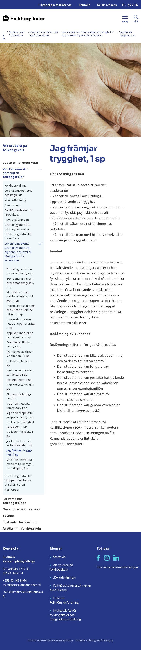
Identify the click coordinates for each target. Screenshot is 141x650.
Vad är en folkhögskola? (20, 163)
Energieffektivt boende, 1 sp (19, 344)
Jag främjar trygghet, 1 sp (19, 452)
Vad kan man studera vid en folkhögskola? (44, 33)
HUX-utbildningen (17, 219)
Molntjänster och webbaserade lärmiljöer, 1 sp (20, 296)
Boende (8, 516)
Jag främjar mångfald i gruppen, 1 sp (20, 424)
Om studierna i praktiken (21, 509)
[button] (41, 169)
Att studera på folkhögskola (16, 33)
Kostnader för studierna (20, 522)
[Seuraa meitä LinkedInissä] (116, 557)
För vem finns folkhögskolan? (14, 501)
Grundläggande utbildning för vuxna (17, 227)
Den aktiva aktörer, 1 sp (20, 387)
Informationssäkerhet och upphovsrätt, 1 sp (20, 323)
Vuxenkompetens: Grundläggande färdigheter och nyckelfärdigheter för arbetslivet (87, 33)
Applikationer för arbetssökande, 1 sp (20, 335)
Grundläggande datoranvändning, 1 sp (19, 271)
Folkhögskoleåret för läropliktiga (18, 212)
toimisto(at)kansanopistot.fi (22, 585)
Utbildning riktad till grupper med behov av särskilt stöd (18, 480)
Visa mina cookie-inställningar (117, 567)
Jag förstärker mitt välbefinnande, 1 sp (19, 443)
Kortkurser (12, 489)
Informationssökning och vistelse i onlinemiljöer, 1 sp (20, 310)
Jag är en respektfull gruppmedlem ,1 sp (19, 415)
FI (123, 5)
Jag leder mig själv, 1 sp (19, 434)
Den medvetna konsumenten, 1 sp (19, 372)
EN (136, 5)
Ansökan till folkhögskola (22, 528)
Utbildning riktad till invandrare (18, 236)
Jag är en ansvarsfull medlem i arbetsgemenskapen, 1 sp (19, 464)
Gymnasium (12, 205)
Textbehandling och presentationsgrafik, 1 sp (20, 283)
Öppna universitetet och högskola (18, 193)
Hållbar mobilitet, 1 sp (19, 363)
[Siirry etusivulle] (24, 18)
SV (129, 5)
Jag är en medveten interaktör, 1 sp (19, 406)
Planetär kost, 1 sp (19, 379)
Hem (4, 35)
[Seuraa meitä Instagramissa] (107, 557)
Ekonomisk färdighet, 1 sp (18, 396)
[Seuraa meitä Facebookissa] (98, 557)
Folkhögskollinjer (16, 185)
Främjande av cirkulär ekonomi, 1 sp (19, 354)
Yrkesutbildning (15, 200)
